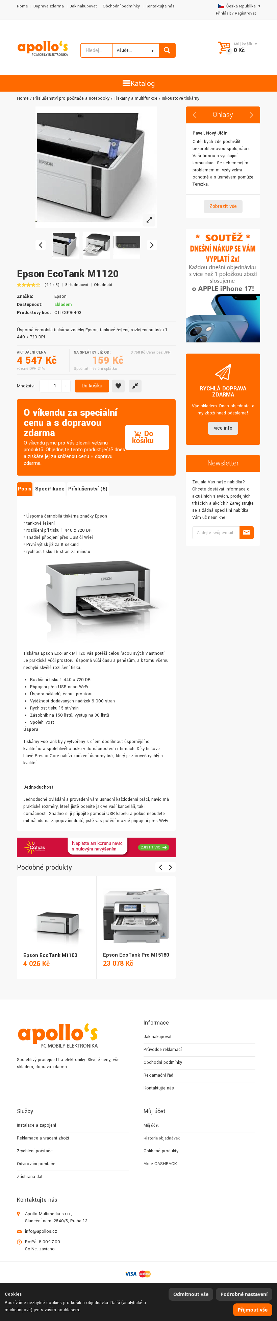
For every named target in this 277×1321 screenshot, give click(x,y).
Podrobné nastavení (244, 1294)
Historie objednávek (162, 1138)
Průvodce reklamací (163, 1050)
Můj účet (151, 1125)
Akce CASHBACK (160, 1164)
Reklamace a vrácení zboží (43, 1138)
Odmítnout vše (190, 1294)
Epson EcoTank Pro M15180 (136, 955)
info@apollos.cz (41, 1231)
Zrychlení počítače (35, 1151)
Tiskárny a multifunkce (135, 98)
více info (223, 428)
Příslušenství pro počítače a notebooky (71, 98)
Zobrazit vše (223, 206)
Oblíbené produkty (161, 1151)
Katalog (142, 83)
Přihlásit (223, 13)
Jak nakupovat (83, 6)
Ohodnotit (103, 285)
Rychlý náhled (56, 908)
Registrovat (245, 13)
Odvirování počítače (36, 1164)
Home (22, 6)
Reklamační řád (158, 1075)
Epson (60, 296)
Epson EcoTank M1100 (50, 955)
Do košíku (91, 385)
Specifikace (50, 489)
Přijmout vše (253, 1309)
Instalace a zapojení (36, 1125)
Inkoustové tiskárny (180, 98)
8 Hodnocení (76, 285)
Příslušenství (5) (88, 489)
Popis (24, 489)
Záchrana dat (30, 1177)
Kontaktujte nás (160, 6)
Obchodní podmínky (121, 6)
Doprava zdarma (48, 6)
